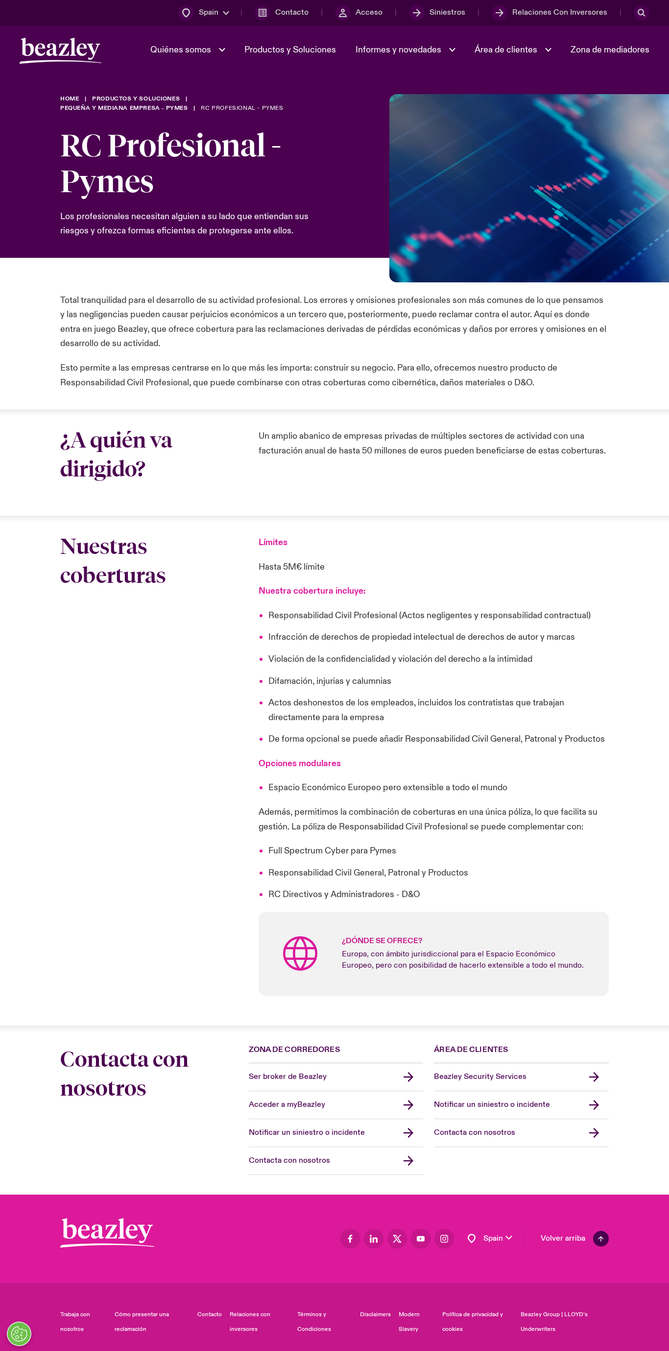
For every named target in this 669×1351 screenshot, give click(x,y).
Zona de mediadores (610, 49)
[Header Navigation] (60, 51)
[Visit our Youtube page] (420, 1239)
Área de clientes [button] (507, 49)
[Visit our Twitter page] (397, 1239)
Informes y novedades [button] (399, 49)
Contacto (209, 1314)
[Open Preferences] (19, 1334)
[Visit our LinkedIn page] (373, 1239)
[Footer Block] (107, 1233)
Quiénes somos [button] (181, 49)
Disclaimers (375, 1314)
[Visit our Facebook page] (350, 1239)
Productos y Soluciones (290, 49)
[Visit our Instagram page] (444, 1239)
